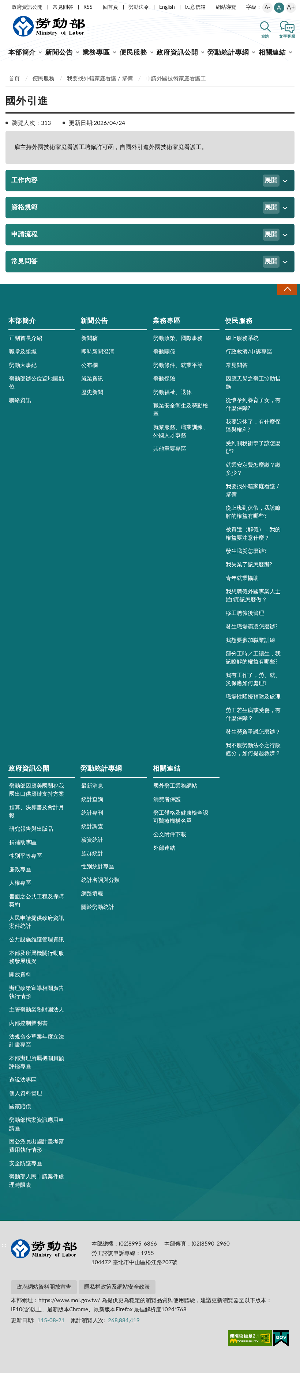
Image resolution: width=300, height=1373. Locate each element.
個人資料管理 (25, 1093)
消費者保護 (167, 799)
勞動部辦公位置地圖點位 (36, 383)
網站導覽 (226, 7)
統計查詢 (92, 799)
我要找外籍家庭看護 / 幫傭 (100, 78)
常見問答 (63, 7)
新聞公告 (59, 52)
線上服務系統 (242, 338)
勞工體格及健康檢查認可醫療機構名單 (180, 817)
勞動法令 (138, 7)
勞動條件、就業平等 (178, 365)
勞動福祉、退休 (172, 392)
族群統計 (92, 853)
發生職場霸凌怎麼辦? (252, 627)
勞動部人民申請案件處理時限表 (36, 1180)
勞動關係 (164, 352)
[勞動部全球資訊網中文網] (49, 26)
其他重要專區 (169, 449)
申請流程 (144, 234)
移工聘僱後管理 (245, 613)
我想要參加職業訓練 (250, 640)
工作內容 (144, 180)
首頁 (14, 78)
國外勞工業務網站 (175, 786)
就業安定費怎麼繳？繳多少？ (253, 469)
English (167, 7)
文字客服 (287, 36)
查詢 (265, 36)
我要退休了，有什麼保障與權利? (253, 426)
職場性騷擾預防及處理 (253, 697)
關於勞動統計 (97, 907)
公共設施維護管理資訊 (36, 939)
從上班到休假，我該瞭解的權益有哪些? (253, 512)
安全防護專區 (25, 1163)
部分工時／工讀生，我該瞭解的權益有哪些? (253, 658)
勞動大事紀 (23, 365)
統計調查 (92, 826)
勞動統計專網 (228, 52)
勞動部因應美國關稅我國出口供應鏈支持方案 (36, 790)
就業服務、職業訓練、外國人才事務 (180, 431)
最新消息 (92, 786)
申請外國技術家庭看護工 (176, 78)
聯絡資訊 (20, 400)
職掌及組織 (23, 352)
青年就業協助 (242, 578)
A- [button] (267, 7)
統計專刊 (92, 813)
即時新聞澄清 (97, 352)
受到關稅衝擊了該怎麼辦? (253, 447)
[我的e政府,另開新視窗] (281, 1339)
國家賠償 (20, 1106)
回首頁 (110, 7)
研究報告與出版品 (31, 829)
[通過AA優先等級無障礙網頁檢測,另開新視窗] (250, 1339)
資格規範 (144, 207)
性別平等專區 (25, 856)
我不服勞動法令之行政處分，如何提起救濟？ (253, 749)
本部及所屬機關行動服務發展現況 (36, 957)
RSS (88, 7)
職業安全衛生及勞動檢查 (180, 410)
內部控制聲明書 (28, 1023)
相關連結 (272, 52)
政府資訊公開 (27, 7)
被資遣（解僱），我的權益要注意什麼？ (253, 533)
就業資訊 (92, 379)
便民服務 (133, 52)
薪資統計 (92, 840)
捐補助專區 (23, 842)
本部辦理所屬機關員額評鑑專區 (36, 1062)
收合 (286, 289)
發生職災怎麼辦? (246, 551)
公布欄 (89, 365)
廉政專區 (20, 869)
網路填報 (92, 893)
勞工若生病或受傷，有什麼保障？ (253, 714)
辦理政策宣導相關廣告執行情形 (36, 992)
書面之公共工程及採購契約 (36, 900)
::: (4, 6)
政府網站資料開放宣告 (43, 1287)
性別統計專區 (97, 866)
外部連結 (164, 848)
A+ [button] (291, 7)
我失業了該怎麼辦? (249, 564)
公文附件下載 (169, 834)
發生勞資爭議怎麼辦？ (253, 732)
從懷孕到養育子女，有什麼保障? (253, 404)
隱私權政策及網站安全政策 (117, 1287)
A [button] (279, 8)
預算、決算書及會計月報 (36, 811)
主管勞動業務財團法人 (36, 1010)
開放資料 (20, 975)
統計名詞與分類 (100, 880)
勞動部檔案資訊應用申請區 (36, 1124)
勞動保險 (164, 379)
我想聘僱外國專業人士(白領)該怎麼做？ (253, 596)
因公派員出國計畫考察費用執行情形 (36, 1145)
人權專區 (20, 883)
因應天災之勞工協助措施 (253, 383)
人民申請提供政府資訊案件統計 (36, 922)
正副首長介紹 (25, 338)
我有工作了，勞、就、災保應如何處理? (253, 679)
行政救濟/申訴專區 (249, 352)
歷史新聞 (92, 392)
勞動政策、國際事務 (178, 338)
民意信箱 (195, 7)
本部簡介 (22, 52)
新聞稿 (89, 338)
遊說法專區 (23, 1080)
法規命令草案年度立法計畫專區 (36, 1041)
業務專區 (96, 52)
